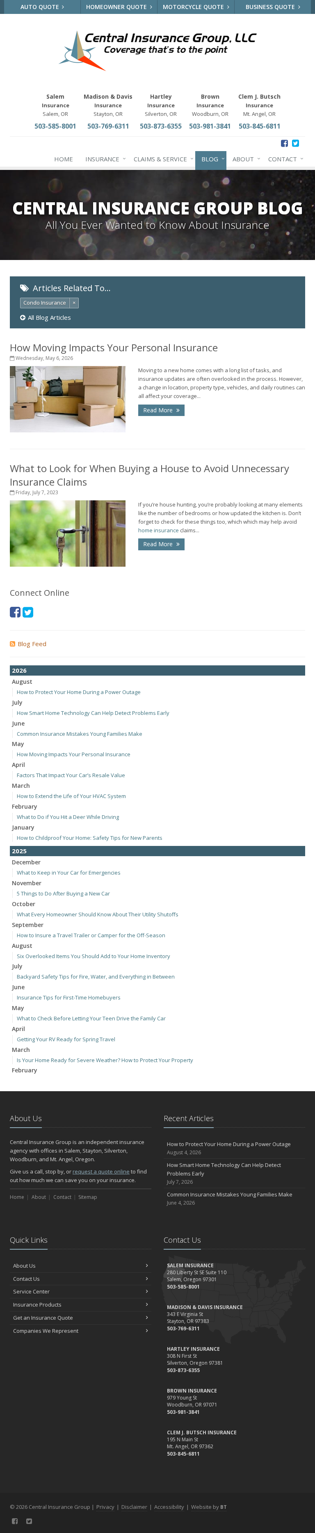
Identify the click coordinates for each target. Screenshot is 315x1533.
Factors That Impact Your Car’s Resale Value (71, 775)
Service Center (31, 1291)
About (244, 158)
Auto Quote (41, 7)
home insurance (158, 530)
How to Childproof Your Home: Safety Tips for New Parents (89, 837)
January (23, 827)
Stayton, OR (108, 105)
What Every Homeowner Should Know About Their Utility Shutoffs (97, 914)
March (21, 785)
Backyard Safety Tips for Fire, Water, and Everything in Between (96, 976)
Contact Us (26, 1278)
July (17, 702)
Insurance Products (37, 1304)
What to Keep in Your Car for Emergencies (69, 872)
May (18, 744)
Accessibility (169, 1506)
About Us (24, 1265)
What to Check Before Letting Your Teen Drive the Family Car (91, 1018)
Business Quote (271, 7)
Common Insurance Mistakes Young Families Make (79, 733)
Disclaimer (134, 1506)
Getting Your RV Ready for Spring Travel (66, 1039)
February (24, 806)
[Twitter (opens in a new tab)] (295, 143)
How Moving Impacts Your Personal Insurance (114, 347)
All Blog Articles (49, 317)
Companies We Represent (45, 1330)
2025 (19, 851)
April (18, 765)
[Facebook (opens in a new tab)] (284, 143)
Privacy (105, 1506)
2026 (19, 670)
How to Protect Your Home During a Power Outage (79, 692)
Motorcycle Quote (194, 7)
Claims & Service (161, 158)
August (22, 681)
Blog (211, 158)
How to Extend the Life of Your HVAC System (71, 796)
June (18, 723)
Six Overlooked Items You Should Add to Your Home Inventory (93, 956)
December (26, 862)
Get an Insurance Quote (43, 1317)
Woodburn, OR (210, 105)
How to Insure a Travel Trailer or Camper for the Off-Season (91, 935)
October (23, 904)
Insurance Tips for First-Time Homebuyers (69, 997)
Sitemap (87, 1197)
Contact (283, 158)
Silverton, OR (161, 105)
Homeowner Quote (117, 7)
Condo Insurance (44, 302)
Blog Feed (32, 644)
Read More (158, 410)
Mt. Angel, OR (259, 105)
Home (63, 159)
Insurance (103, 158)
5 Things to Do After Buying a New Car (63, 893)
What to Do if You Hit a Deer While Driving (68, 817)
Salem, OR (55, 105)
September (27, 925)
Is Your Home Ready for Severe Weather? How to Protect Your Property (105, 1060)
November (26, 883)
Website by (209, 1506)
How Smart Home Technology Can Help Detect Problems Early (93, 713)
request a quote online (101, 1171)
